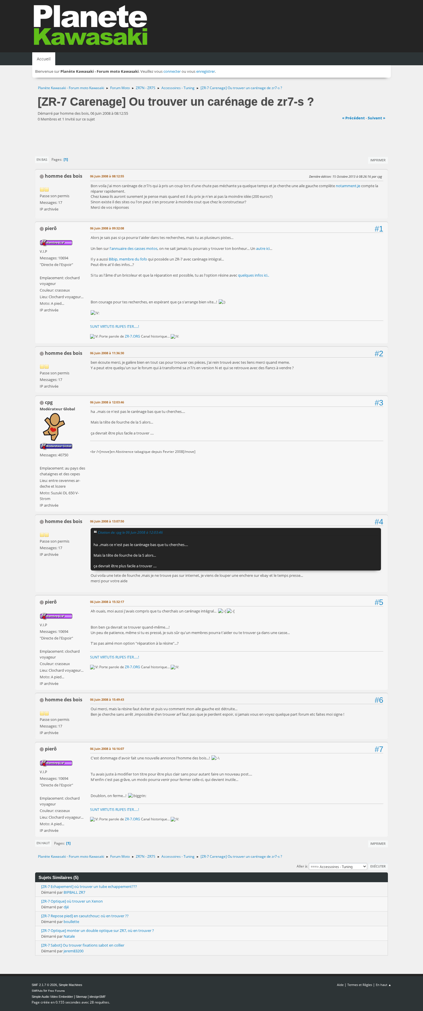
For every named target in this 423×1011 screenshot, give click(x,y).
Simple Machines (70, 985)
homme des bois (63, 176)
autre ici (263, 248)
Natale (69, 936)
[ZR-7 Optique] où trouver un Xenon (72, 901)
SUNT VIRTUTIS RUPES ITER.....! (114, 326)
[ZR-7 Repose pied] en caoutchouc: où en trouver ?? (85, 915)
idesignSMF (97, 996)
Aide (340, 985)
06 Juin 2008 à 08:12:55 (107, 176)
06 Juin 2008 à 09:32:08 (107, 228)
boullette (71, 921)
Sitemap (81, 996)
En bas (42, 159)
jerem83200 (73, 950)
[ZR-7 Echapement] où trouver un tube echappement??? (89, 886)
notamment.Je (348, 185)
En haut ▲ (383, 985)
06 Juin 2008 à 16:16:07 (107, 748)
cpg (49, 402)
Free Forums (56, 990)
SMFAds (37, 990)
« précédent (353, 117)
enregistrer (205, 71)
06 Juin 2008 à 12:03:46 (107, 402)
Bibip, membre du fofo (128, 259)
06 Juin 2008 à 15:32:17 (107, 602)
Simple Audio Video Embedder (52, 996)
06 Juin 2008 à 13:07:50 (107, 521)
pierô (51, 228)
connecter (172, 71)
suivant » (376, 117)
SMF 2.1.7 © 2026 (44, 985)
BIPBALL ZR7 (74, 892)
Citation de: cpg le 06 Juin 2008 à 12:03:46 (130, 532)
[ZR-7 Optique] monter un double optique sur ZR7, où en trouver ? (97, 930)
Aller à (302, 866)
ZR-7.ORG (132, 336)
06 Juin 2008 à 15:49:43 (107, 699)
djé (66, 906)
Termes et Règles (359, 985)
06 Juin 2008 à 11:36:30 (107, 353)
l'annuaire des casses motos (133, 248)
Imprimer (378, 160)
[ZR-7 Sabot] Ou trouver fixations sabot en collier (82, 945)
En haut (43, 843)
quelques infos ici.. (253, 275)
